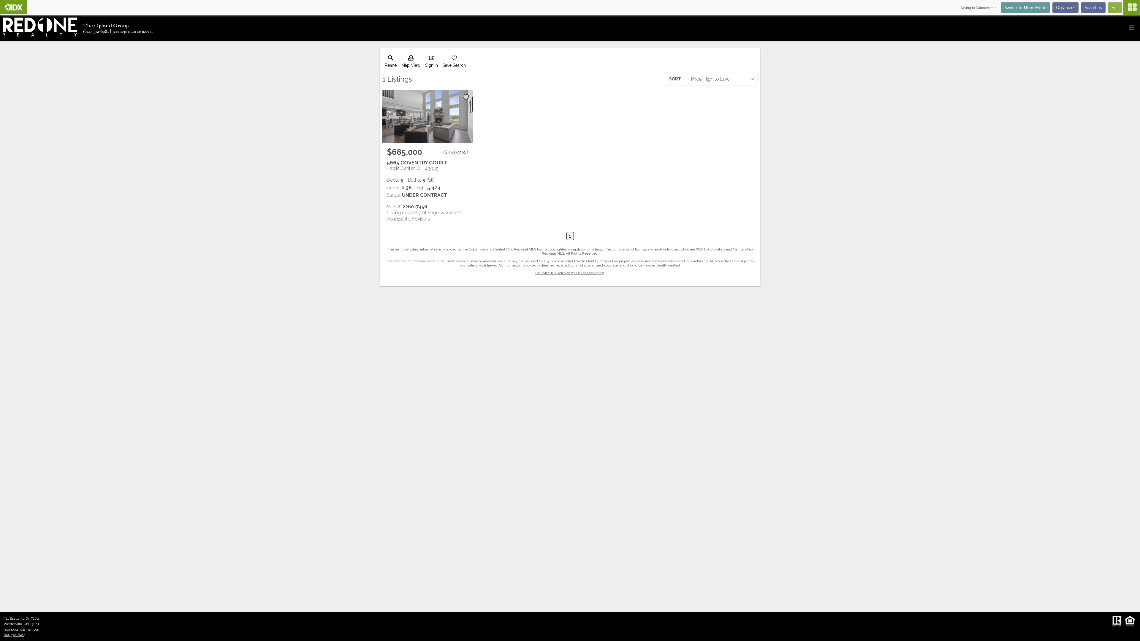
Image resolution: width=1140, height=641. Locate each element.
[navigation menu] (1131, 7)
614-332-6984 (14, 635)
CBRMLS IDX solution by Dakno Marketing (570, 273)
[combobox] (720, 78)
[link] (390, 62)
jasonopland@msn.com (22, 629)
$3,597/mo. (456, 152)
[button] (411, 62)
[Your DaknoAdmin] (13, 7)
